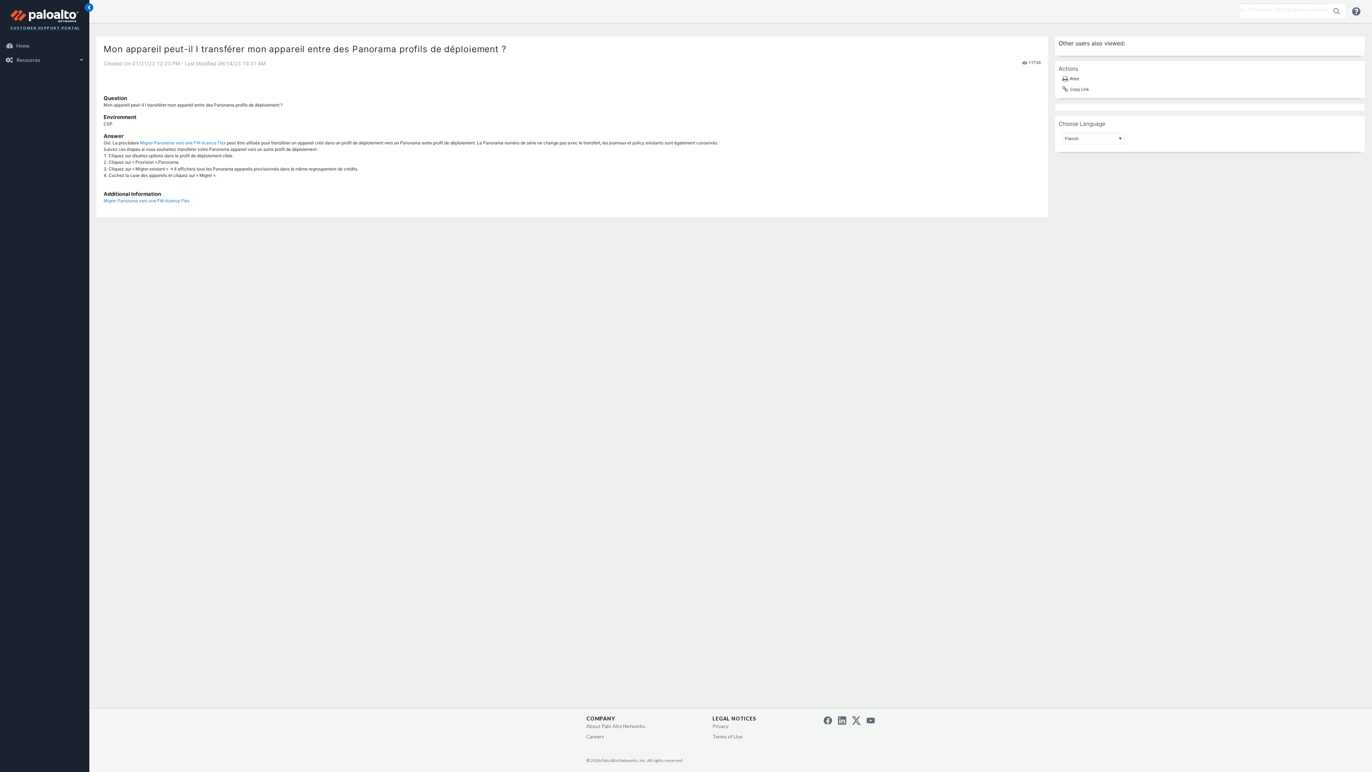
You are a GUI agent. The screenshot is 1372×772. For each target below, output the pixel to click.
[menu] (44, 53)
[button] (1336, 11)
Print (1074, 78)
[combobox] (1282, 9)
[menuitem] (45, 46)
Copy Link (1079, 89)
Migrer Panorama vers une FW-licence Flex (183, 142)
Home (23, 46)
